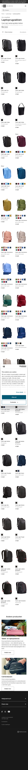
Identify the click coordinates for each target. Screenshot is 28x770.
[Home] (6, 6)
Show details (19, 392)
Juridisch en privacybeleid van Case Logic (7, 718)
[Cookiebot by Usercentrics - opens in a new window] (19, 367)
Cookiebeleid (4, 721)
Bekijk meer (9, 653)
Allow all (14, 397)
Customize (13, 402)
